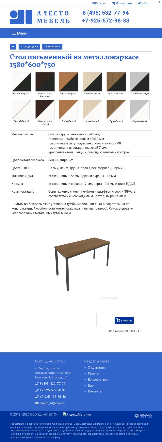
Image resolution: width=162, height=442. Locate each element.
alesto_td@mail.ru (52, 403)
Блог (91, 385)
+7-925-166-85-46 (52, 397)
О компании (96, 367)
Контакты (95, 391)
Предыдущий (30, 46)
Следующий (51, 46)
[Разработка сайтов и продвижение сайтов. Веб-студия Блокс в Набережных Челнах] (143, 416)
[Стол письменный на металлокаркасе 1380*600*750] (81, 263)
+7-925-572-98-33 (105, 20)
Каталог (100, 3)
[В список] (13, 47)
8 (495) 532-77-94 (106, 12)
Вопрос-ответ (98, 379)
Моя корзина (123, 3)
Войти (145, 3)
